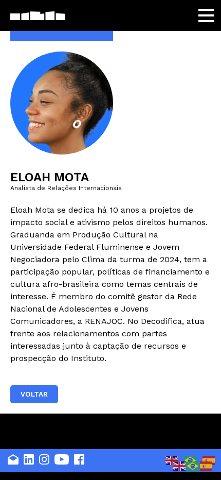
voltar (34, 394)
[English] (172, 460)
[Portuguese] (193, 465)
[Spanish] (206, 465)
